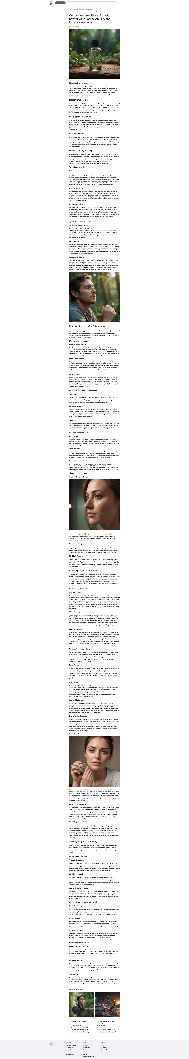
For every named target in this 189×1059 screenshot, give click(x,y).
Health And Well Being (79, 9)
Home (70, 9)
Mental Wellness (89, 9)
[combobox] (91, 3)
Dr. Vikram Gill (74, 26)
